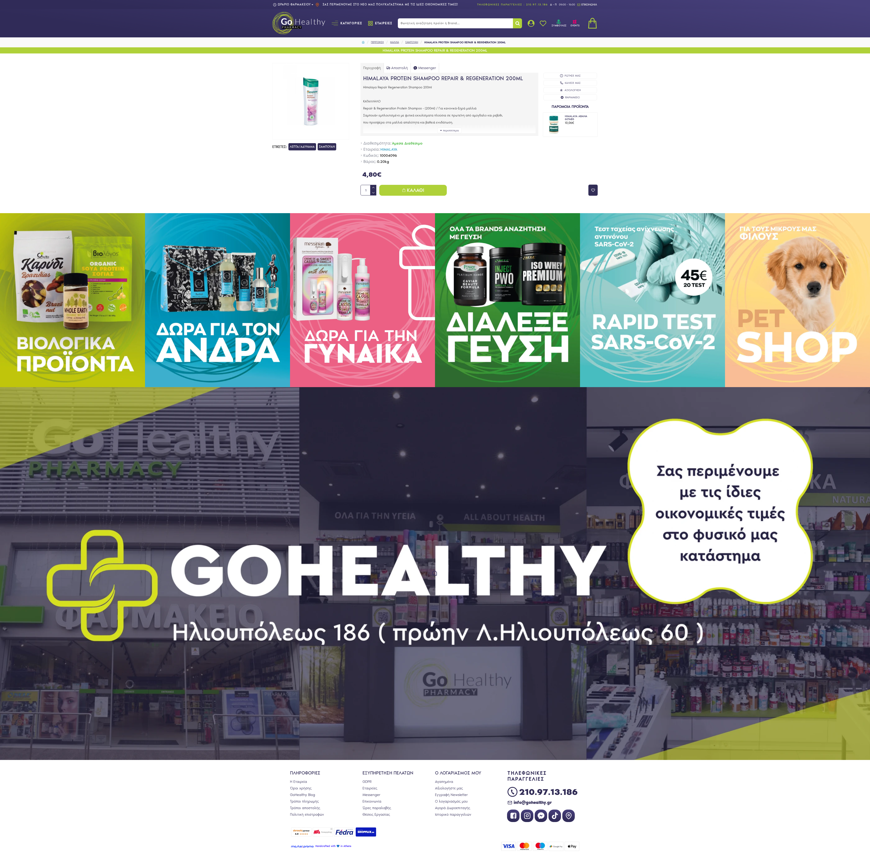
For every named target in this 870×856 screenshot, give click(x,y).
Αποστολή (399, 68)
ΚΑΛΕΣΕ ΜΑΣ (573, 82)
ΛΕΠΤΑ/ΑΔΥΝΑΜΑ (302, 146)
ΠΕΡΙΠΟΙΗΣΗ (377, 42)
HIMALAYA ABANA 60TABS (576, 118)
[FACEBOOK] (513, 816)
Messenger (427, 68)
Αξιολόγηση (573, 90)
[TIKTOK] (555, 816)
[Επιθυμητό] (593, 190)
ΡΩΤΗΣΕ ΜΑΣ (573, 75)
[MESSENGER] (541, 816)
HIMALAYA (388, 149)
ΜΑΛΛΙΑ (394, 42)
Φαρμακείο (572, 97)
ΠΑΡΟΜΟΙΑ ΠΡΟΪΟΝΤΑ (570, 106)
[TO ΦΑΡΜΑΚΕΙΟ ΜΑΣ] (568, 816)
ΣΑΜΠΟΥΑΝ (411, 42)
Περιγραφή (372, 68)
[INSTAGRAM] (527, 816)
